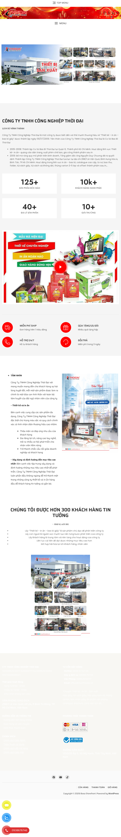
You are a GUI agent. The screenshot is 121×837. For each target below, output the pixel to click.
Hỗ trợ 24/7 (27, 340)
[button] (60, 23)
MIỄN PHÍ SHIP (28, 326)
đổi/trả (83, 340)
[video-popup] (60, 267)
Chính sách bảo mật (14, 752)
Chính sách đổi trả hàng (16, 748)
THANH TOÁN (98, 787)
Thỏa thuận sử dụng (14, 744)
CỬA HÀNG (83, 787)
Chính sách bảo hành (15, 740)
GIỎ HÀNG (112, 787)
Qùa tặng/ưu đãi (88, 326)
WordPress (113, 793)
